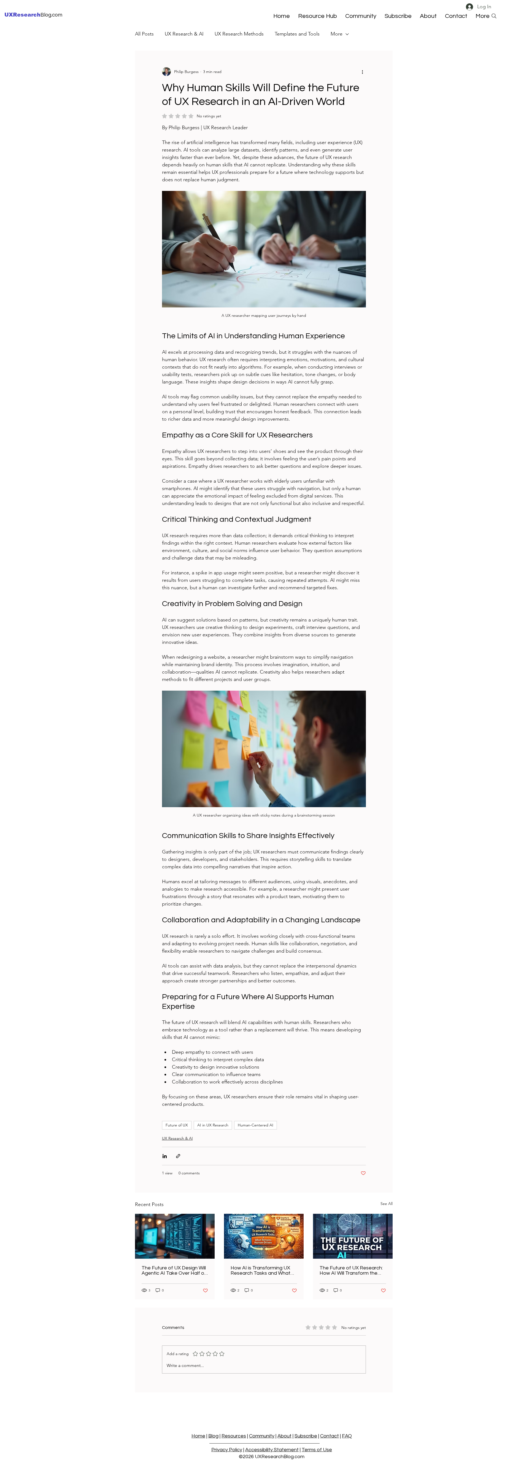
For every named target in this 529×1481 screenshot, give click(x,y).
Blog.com (51, 15)
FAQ (347, 1436)
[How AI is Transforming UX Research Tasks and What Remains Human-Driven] (264, 1236)
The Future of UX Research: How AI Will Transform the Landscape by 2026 (351, 1270)
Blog (213, 1436)
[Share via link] (178, 1156)
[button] (398, 16)
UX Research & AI (184, 34)
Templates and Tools (297, 34)
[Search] (494, 16)
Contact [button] (329, 1436)
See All (386, 1203)
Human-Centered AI (255, 1125)
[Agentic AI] (175, 1236)
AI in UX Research (212, 1125)
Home (198, 1436)
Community (261, 1436)
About (284, 1436)
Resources (234, 1436)
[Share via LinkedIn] (164, 1156)
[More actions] (362, 71)
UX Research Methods (239, 34)
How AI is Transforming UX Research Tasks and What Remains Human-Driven (260, 1270)
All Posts (144, 34)
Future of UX (177, 1125)
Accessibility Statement (272, 1449)
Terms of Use (317, 1449)
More (336, 34)
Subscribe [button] (306, 1436)
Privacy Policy (226, 1449)
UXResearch (22, 15)
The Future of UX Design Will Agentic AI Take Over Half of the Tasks (174, 1270)
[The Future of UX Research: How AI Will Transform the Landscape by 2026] (353, 1236)
